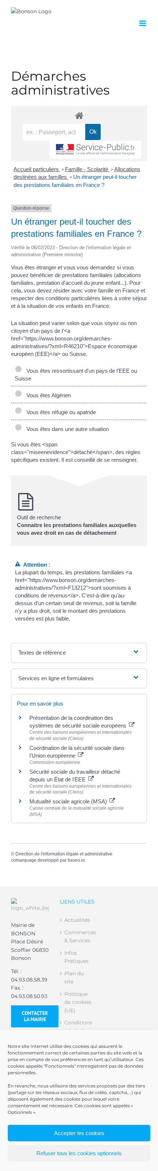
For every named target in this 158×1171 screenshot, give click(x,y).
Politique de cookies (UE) (77, 1002)
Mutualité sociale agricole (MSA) (68, 801)
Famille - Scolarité (87, 169)
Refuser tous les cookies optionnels (79, 1153)
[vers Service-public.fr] (95, 150)
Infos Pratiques (76, 957)
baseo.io (76, 860)
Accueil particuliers (37, 169)
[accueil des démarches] (79, 115)
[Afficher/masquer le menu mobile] (143, 23)
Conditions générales (78, 1026)
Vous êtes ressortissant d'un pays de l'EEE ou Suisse (76, 375)
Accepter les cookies (79, 1133)
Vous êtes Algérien (47, 395)
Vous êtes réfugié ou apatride (60, 412)
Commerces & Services (79, 936)
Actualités (77, 920)
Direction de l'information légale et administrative (63, 854)
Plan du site (74, 977)
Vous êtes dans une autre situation (66, 429)
